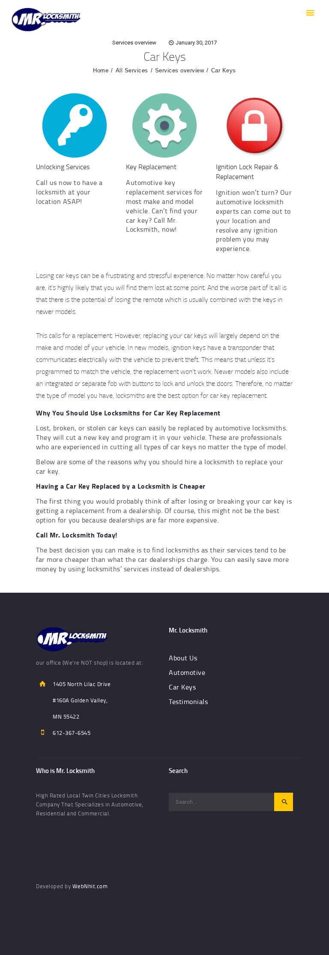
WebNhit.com (90, 886)
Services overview (134, 42)
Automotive (187, 672)
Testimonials (188, 701)
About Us (183, 658)
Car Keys (182, 687)
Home (100, 70)
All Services (132, 70)
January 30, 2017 (196, 42)
